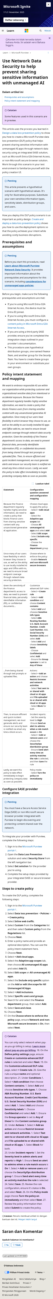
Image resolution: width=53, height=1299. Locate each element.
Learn (5, 52)
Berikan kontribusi (11, 1283)
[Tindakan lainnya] (48, 53)
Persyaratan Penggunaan (14, 1291)
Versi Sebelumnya (27, 1279)
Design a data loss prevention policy (21, 132)
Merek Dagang (37, 1291)
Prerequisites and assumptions (19, 97)
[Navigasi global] (3, 30)
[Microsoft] (26, 30)
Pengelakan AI (9, 1279)
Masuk (48, 30)
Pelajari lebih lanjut (27, 1219)
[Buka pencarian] (40, 30)
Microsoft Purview (20, 52)
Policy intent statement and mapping (22, 100)
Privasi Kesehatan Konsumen (16, 1287)
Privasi (26, 1283)
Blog (42, 1279)
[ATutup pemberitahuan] (48, 4)
